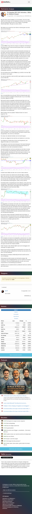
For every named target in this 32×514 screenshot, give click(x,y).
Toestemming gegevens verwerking (10, 507)
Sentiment (16, 318)
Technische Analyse (7, 9)
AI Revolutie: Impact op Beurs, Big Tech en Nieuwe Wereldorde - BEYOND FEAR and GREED (15, 396)
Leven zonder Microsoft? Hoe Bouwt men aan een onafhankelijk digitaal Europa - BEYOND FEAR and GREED (17, 403)
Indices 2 (16, 312)
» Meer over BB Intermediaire (9, 490)
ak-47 (6, 291)
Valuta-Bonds (16, 316)
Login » (13, 279)
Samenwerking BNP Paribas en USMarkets (12, 505)
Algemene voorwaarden (7, 504)
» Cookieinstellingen (7, 493)
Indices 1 (16, 310)
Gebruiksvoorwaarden (7, 501)
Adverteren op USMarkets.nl (8, 498)
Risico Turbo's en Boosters (8, 502)
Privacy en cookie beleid (7, 500)
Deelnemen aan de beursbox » (16, 449)
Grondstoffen (16, 314)
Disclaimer (4, 508)
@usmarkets (8, 454)
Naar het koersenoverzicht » (16, 355)
